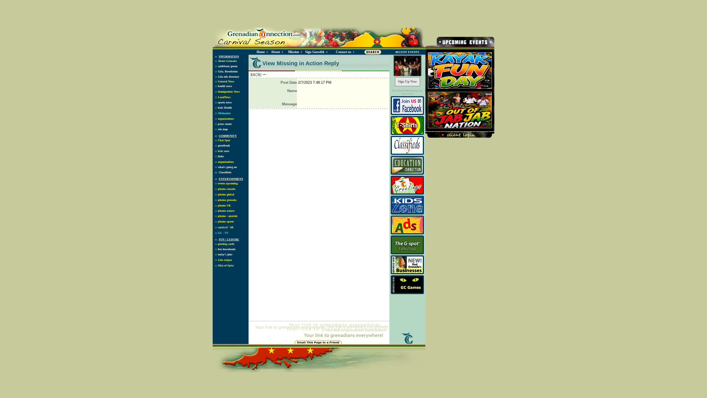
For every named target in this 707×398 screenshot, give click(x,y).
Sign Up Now (407, 81)
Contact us (343, 52)
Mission (293, 52)
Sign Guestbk (316, 52)
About (275, 52)
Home (261, 52)
